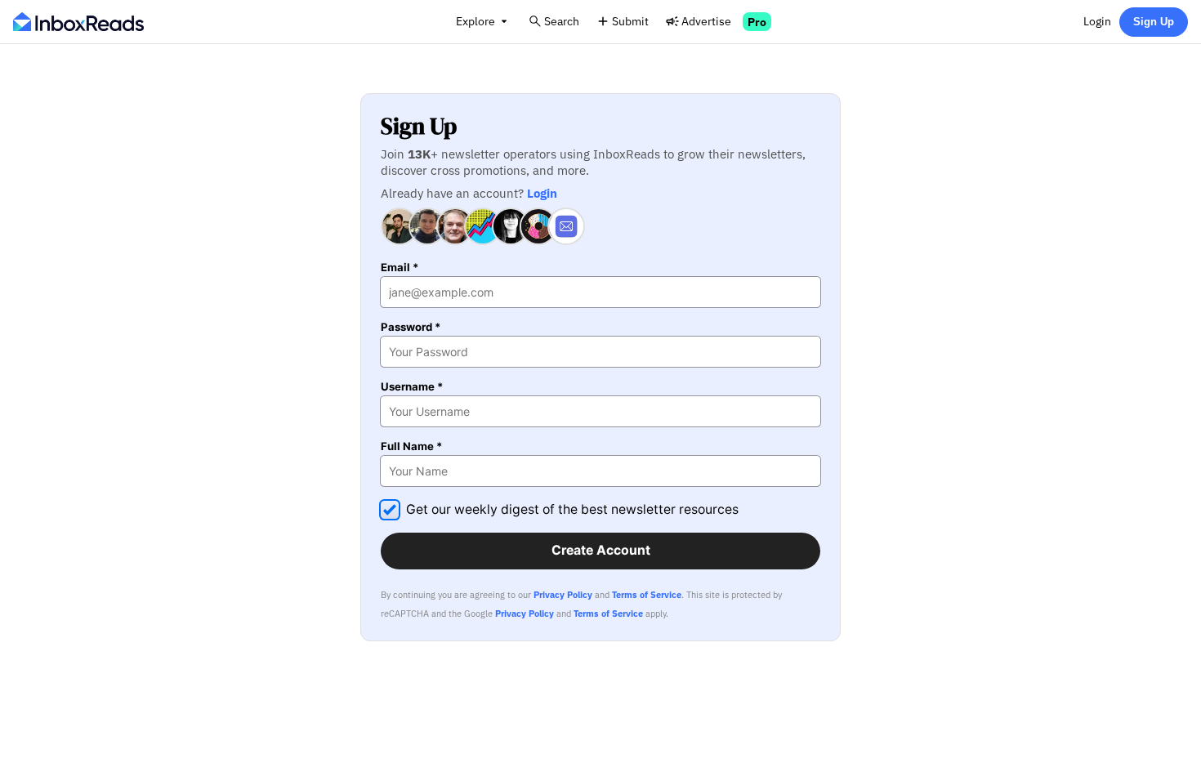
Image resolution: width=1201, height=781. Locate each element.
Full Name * (411, 446)
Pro (757, 21)
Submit (630, 21)
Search (561, 21)
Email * (399, 267)
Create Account (600, 550)
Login (1097, 21)
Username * (412, 387)
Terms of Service (646, 594)
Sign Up (1153, 22)
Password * (410, 327)
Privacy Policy (563, 594)
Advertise (706, 21)
